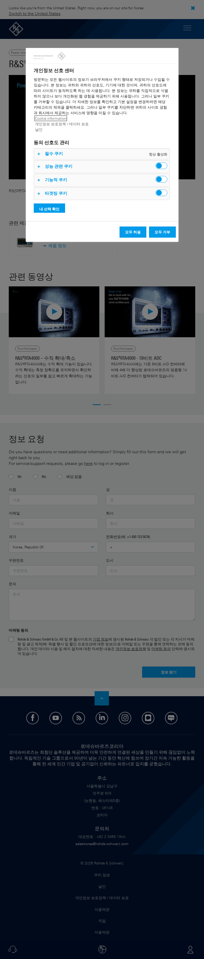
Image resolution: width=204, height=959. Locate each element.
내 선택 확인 (49, 209)
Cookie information (50, 118)
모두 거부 (162, 232)
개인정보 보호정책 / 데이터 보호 (62, 124)
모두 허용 (133, 232)
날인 (38, 129)
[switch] (161, 165)
